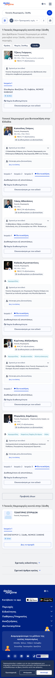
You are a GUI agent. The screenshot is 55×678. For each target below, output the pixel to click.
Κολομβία (37, 643)
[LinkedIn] (21, 656)
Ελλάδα (17, 643)
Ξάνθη (35, 45)
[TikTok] (34, 656)
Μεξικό (30, 643)
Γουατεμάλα (28, 646)
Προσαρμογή (10, 672)
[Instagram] (15, 656)
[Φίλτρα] (4, 20)
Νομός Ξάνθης (21, 45)
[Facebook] (9, 656)
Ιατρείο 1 (8, 83)
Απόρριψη (27, 672)
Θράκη (7, 45)
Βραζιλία (37, 646)
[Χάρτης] (50, 20)
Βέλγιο (23, 643)
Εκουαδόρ (18, 646)
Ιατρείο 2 (18, 174)
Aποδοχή (44, 672)
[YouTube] (28, 656)
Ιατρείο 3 (28, 174)
